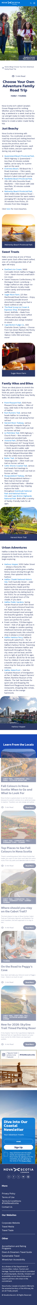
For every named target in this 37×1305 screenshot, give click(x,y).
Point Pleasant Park (12, 402)
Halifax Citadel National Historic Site (18, 580)
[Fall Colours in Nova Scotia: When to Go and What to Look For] (18, 763)
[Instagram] (3, 1056)
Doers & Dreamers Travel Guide (17, 1252)
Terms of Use (8, 1197)
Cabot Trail (8, 779)
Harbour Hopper (11, 564)
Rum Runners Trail (12, 412)
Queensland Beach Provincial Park (19, 156)
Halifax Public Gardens (14, 602)
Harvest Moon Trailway (14, 422)
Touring (22, 95)
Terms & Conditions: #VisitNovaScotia (11, 1202)
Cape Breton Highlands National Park (18, 497)
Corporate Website (11, 1223)
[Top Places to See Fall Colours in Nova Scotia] (18, 825)
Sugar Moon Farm (12, 294)
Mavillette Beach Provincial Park (18, 178)
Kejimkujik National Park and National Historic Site (18, 493)
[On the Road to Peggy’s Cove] (18, 945)
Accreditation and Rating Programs (14, 1247)
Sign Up (18, 1147)
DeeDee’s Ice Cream (13, 269)
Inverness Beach (11, 168)
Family (14, 95)
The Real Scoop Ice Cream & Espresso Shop (16, 308)
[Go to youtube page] (23, 1177)
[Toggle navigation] (34, 3)
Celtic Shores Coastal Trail (15, 465)
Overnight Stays (9, 842)
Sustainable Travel (11, 1255)
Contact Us (7, 1207)
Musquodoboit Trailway (14, 475)
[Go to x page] (18, 1177)
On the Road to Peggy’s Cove (16, 968)
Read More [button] (30, 807)
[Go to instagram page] (9, 1177)
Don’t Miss (18, 1015)
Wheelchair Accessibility (13, 1259)
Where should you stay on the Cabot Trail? (16, 910)
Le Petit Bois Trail (11, 432)
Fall (28, 779)
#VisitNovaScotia (27, 1054)
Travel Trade (8, 1230)
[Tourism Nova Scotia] (11, 2)
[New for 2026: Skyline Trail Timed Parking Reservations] (18, 1000)
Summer (28, 900)
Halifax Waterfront (12, 670)
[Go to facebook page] (13, 1177)
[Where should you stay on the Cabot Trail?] (18, 883)
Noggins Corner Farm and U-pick (29, 58)
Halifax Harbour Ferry (13, 637)
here (8, 208)
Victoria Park (9, 440)
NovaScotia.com (10, 1295)
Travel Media (8, 1226)
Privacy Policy (26, 1161)
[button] (30, 3)
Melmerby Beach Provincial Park (18, 191)
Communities (19, 779)
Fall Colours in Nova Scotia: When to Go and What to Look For (16, 789)
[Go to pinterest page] (28, 1177)
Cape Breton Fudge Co (14, 324)
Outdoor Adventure (18, 780)
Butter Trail (9, 458)
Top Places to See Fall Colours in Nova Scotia (16, 850)
